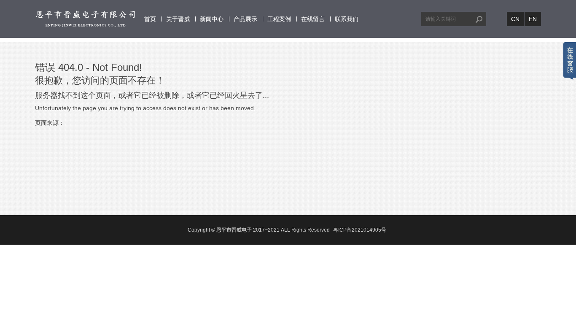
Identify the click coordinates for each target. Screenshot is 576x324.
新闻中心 (211, 19)
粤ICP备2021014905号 (359, 230)
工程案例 (279, 19)
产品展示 (245, 19)
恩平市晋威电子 (234, 230)
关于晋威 (178, 19)
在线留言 (313, 19)
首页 (150, 19)
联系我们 (346, 19)
